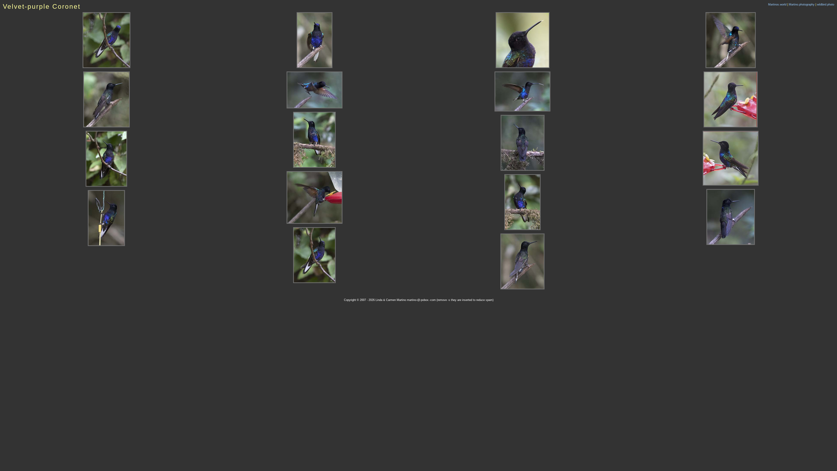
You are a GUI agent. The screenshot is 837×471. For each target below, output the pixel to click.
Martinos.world (777, 4)
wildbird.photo (825, 4)
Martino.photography (802, 4)
